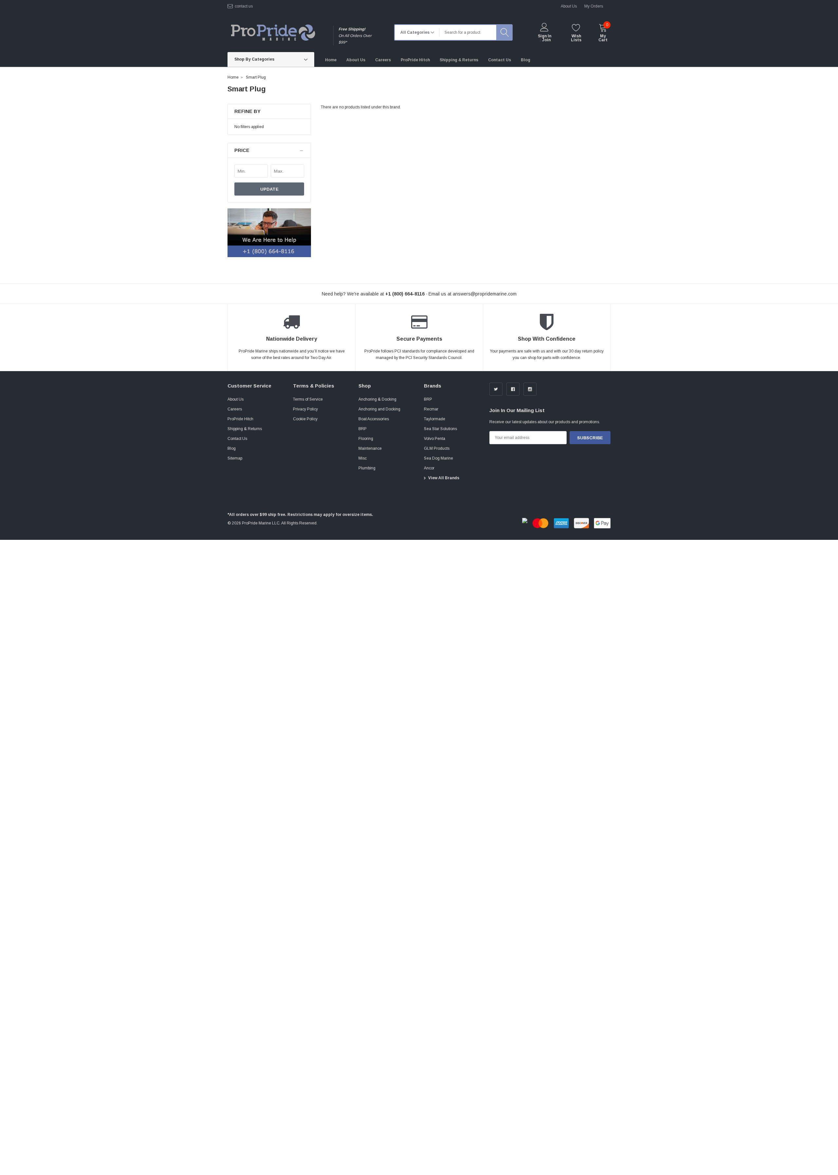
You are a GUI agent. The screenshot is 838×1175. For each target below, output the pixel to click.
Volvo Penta (434, 438)
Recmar (431, 409)
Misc (362, 458)
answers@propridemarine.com (485, 293)
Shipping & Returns (245, 428)
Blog (232, 448)
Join (546, 40)
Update (269, 189)
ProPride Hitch (240, 419)
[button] (269, 150)
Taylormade (434, 419)
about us (569, 6)
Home (233, 77)
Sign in (544, 36)
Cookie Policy (305, 419)
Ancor (429, 468)
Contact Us (237, 438)
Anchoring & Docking (377, 399)
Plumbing (366, 468)
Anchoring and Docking (379, 409)
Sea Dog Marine (438, 458)
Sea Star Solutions (440, 428)
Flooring (365, 438)
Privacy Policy (305, 409)
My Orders (593, 6)
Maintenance (370, 448)
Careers (235, 409)
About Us (236, 399)
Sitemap (235, 458)
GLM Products (436, 448)
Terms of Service (308, 399)
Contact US (244, 6)
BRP (362, 428)
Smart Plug (256, 77)
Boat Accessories (373, 419)
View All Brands (443, 478)
